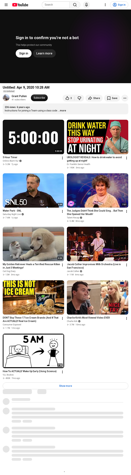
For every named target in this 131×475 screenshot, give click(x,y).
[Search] (74, 4)
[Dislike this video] (79, 98)
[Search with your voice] (86, 4)
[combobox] (57, 5)
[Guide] (6, 5)
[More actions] (124, 98)
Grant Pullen (19, 96)
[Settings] (105, 5)
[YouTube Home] (20, 5)
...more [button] (62, 110)
